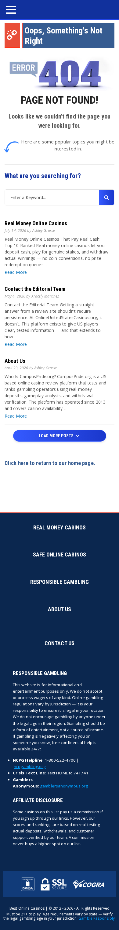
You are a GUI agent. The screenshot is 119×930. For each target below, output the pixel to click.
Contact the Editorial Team (35, 289)
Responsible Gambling (59, 582)
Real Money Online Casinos (36, 223)
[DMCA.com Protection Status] (27, 884)
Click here (16, 463)
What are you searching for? (43, 176)
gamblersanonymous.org (64, 786)
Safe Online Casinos (59, 554)
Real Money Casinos (59, 527)
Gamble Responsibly (96, 918)
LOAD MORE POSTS (56, 435)
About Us (15, 361)
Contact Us (59, 643)
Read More (16, 272)
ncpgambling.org (30, 766)
